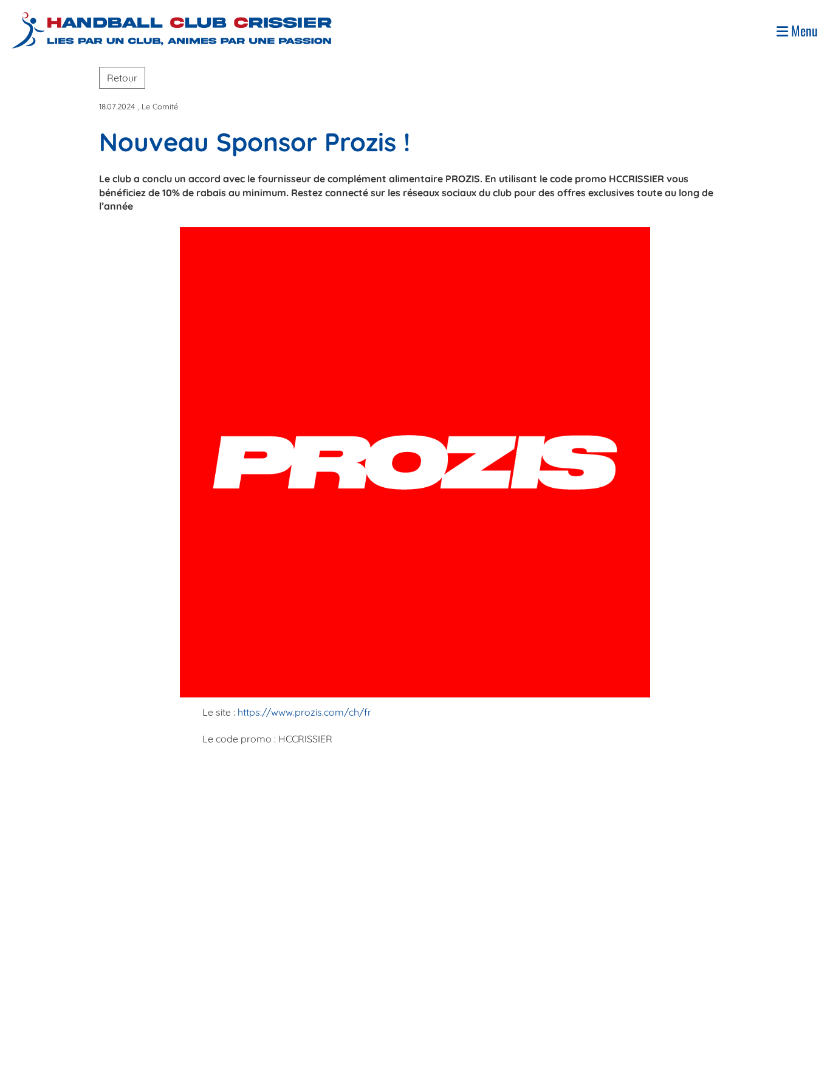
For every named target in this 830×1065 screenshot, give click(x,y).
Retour (122, 78)
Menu (803, 30)
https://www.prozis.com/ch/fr (304, 712)
